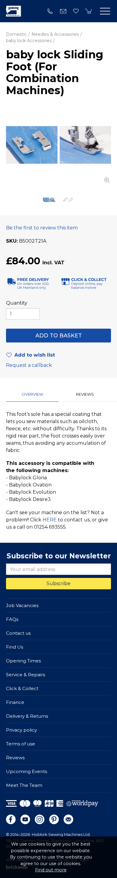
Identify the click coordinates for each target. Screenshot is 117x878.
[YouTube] (25, 819)
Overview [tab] (32, 394)
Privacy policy (21, 730)
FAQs (12, 619)
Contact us (18, 633)
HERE (50, 520)
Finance (15, 702)
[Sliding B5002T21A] (67, 200)
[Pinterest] (54, 819)
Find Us (14, 647)
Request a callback (29, 365)
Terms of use (20, 744)
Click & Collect (22, 688)
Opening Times (23, 661)
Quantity (16, 303)
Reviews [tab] (85, 394)
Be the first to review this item (42, 228)
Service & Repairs (25, 674)
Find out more (51, 870)
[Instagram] (39, 819)
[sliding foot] (58, 145)
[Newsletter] (68, 819)
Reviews (15, 757)
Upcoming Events (26, 771)
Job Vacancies (22, 605)
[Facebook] (11, 819)
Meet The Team (24, 785)
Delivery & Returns (27, 716)
